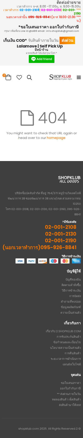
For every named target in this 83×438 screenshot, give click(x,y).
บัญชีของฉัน (73, 279)
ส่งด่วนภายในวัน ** (69, 394)
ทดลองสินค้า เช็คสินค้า (66, 399)
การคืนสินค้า (73, 353)
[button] (19, 77)
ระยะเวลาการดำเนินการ (66, 359)
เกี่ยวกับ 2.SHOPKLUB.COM (63, 331)
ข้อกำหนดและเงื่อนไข (67, 342)
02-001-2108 (29, 10)
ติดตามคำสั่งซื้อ (71, 285)
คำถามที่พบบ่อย (71, 302)
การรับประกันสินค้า (69, 337)
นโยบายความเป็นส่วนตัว (65, 348)
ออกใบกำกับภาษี (70, 388)
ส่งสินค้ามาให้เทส (70, 405)
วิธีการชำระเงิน (71, 290)
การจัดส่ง (75, 296)
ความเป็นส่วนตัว (70, 313)
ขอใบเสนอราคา (71, 383)
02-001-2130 (51, 10)
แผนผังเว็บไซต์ (72, 364)
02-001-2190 (72, 12)
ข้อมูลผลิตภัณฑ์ (71, 307)
